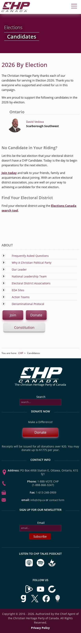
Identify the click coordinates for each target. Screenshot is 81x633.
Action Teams (20, 297)
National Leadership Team (29, 276)
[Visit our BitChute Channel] (52, 592)
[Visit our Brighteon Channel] (29, 592)
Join (13, 315)
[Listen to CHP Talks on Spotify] (41, 566)
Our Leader (19, 269)
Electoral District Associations (31, 283)
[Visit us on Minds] (57, 601)
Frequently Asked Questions (30, 256)
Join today (9, 173)
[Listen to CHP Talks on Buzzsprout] (52, 566)
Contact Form (56, 500)
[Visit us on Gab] (23, 601)
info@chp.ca (37, 500)
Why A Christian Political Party (31, 262)
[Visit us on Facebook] (46, 601)
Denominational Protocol (28, 304)
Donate (36, 315)
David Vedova (35, 122)
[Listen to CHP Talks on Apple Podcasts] (29, 566)
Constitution (24, 327)
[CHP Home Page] (15, 11)
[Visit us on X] (35, 601)
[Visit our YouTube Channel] (40, 592)
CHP (20, 353)
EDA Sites (18, 290)
